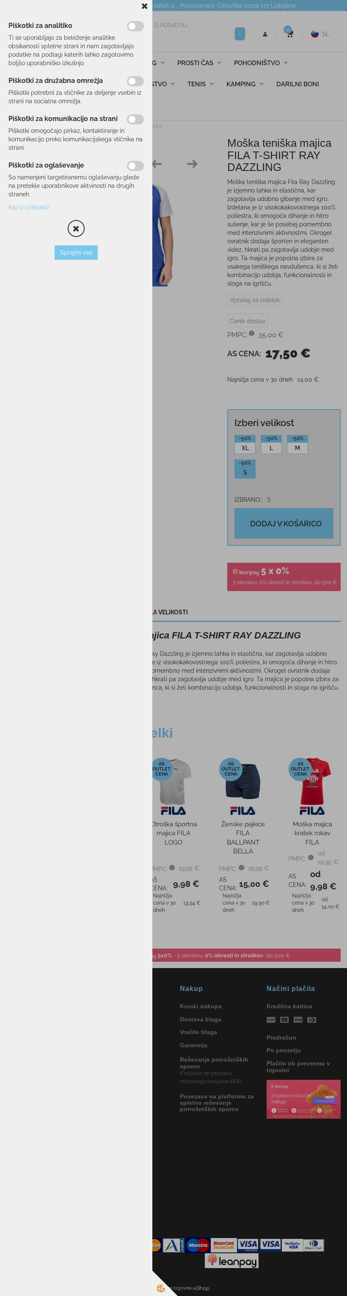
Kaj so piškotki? (29, 207)
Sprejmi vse (76, 252)
